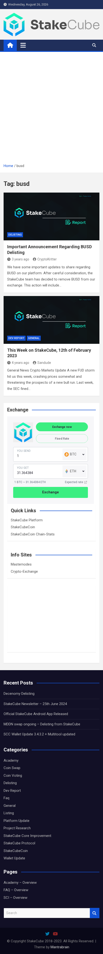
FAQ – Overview (16, 890)
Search (94, 913)
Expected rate (74, 482)
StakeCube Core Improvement (27, 836)
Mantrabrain (60, 947)
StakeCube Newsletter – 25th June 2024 (35, 704)
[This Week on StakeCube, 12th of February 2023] (51, 320)
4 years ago (20, 363)
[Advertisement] (51, 109)
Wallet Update (14, 858)
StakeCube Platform (27, 520)
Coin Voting (13, 775)
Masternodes (21, 564)
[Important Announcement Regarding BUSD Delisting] (51, 216)
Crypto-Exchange (24, 571)
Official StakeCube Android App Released (36, 714)
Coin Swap (12, 768)
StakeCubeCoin (23, 527)
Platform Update (16, 821)
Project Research (17, 828)
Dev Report (16, 338)
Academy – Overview (20, 882)
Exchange (50, 492)
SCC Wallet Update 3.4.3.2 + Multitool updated (39, 734)
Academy (11, 760)
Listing (9, 813)
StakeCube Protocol (19, 843)
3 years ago (20, 259)
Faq (6, 798)
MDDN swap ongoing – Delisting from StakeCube (42, 724)
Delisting (15, 234)
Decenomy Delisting (19, 693)
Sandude (44, 363)
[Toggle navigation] (23, 45)
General (34, 338)
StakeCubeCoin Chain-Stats (33, 534)
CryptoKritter (47, 259)
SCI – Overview (15, 897)
